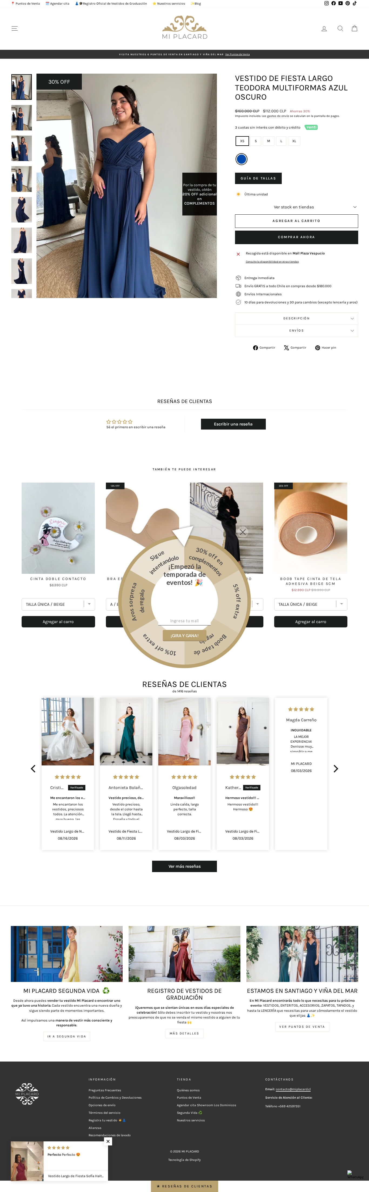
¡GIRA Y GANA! (184, 635)
